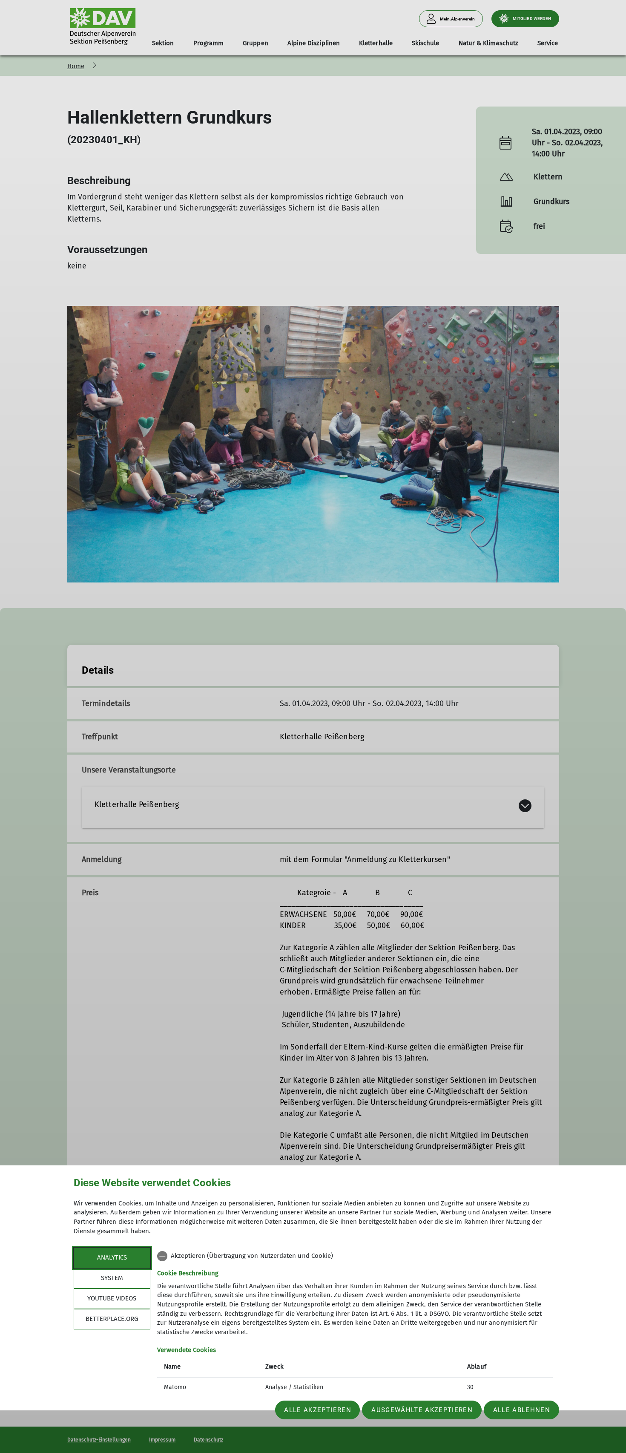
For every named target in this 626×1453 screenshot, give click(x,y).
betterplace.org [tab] (112, 1319)
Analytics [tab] (112, 1257)
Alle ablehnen (521, 1410)
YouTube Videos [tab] (111, 1298)
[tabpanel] (355, 1323)
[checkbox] (355, 1256)
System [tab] (112, 1278)
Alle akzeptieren (317, 1410)
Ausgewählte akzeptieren (422, 1410)
